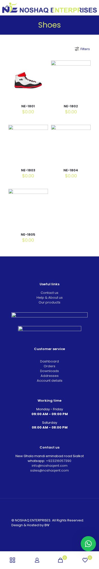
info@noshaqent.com (50, 465)
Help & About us (50, 297)
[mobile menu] (92, 7)
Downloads (49, 371)
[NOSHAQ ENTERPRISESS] (49, 7)
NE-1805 (28, 234)
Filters (85, 49)
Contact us (49, 292)
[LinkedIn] (53, 533)
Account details (49, 380)
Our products (49, 302)
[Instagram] (59, 533)
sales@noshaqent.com (49, 470)
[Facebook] (46, 533)
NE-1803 (28, 170)
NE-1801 (28, 106)
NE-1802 (71, 106)
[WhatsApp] (39, 533)
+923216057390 (58, 460)
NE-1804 (70, 170)
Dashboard (49, 361)
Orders (49, 366)
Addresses (50, 375)
